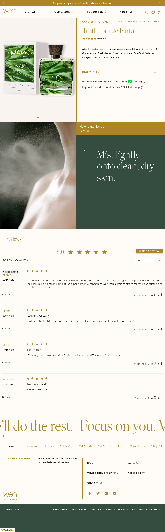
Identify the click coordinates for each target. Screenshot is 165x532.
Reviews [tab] (7, 259)
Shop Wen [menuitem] (31, 12)
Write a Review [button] (149, 251)
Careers (133, 463)
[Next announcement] (160, 3)
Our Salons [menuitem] (62, 12)
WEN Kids (85, 446)
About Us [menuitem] (126, 12)
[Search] (145, 12)
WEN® (9, 509)
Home (120, 446)
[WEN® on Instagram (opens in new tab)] (106, 493)
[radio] (107, 97)
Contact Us (95, 483)
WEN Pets (104, 446)
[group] (38, 69)
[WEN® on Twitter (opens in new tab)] (98, 493)
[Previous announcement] (4, 3)
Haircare (32, 446)
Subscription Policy (103, 509)
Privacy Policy (126, 509)
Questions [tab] (21, 259)
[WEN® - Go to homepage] (10, 496)
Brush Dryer (137, 446)
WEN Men (66, 446)
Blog (90, 463)
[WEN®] (9, 13)
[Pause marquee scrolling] (2, 437)
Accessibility (137, 473)
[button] (38, 117)
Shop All (156, 446)
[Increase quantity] (107, 105)
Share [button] (7, 294)
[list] (38, 69)
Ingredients (90, 72)
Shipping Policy (60, 509)
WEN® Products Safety (102, 473)
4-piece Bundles (79, 3)
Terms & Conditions (149, 509)
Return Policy (80, 509)
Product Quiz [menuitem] (96, 12)
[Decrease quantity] (85, 105)
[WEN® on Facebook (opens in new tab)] (90, 493)
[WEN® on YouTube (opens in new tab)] (114, 493)
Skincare (49, 446)
